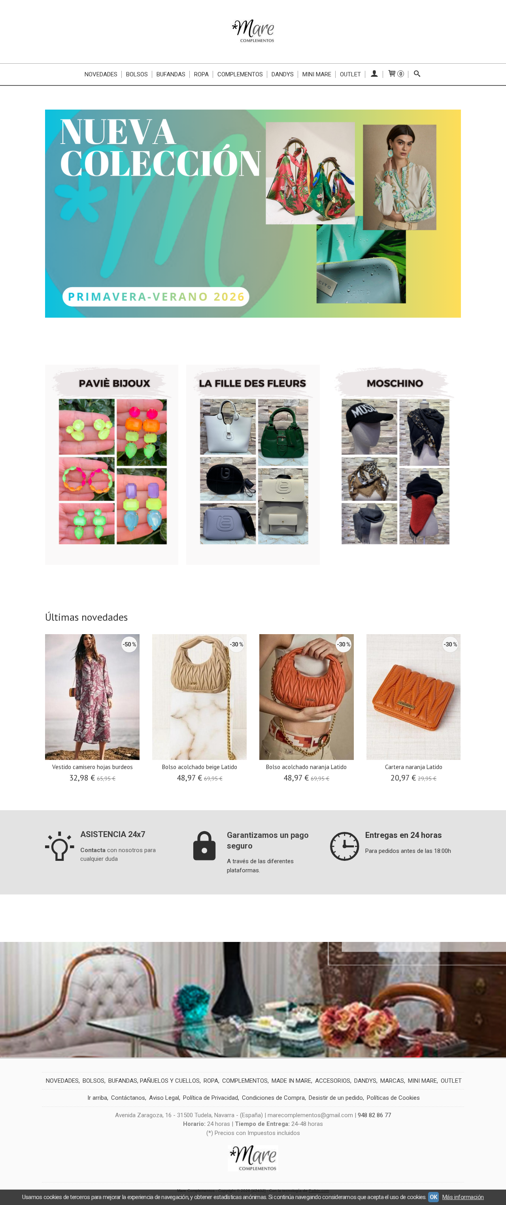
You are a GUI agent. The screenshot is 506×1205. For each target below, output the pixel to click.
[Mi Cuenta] (374, 74)
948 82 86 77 (374, 1115)
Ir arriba (97, 1097)
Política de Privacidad (210, 1097)
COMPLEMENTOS (245, 1080)
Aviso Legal (164, 1097)
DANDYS (365, 1080)
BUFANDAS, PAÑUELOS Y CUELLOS (154, 1080)
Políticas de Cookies (393, 1097)
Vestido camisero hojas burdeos (92, 767)
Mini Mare (316, 74)
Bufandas (171, 74)
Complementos (240, 74)
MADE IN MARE (291, 1080)
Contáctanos (128, 1097)
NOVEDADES (62, 1080)
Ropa (201, 74)
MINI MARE (422, 1080)
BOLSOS (93, 1080)
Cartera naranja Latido (413, 767)
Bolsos (137, 74)
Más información (463, 1197)
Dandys (283, 74)
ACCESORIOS (332, 1080)
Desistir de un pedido (336, 1097)
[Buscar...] (417, 74)
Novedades (101, 74)
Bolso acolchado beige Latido (199, 767)
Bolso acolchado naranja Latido (306, 767)
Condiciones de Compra (273, 1097)
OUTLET (350, 74)
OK (433, 1197)
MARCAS (392, 1080)
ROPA (211, 1080)
